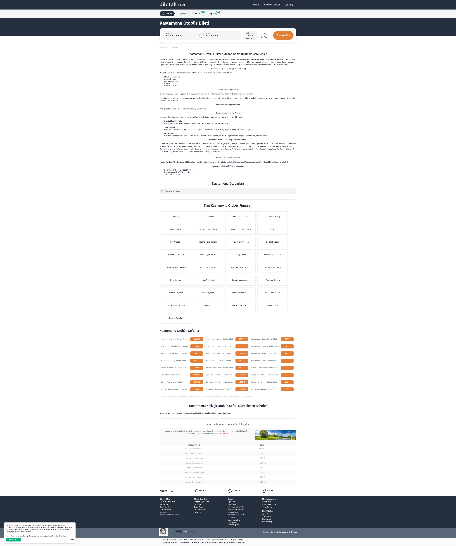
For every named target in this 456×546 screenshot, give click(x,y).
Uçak (184, 13)
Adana (162, 413)
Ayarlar (71, 539)
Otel (200, 13)
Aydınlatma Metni (11, 532)
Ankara (168, 413)
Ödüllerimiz (232, 517)
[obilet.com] (173, 6)
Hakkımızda (232, 504)
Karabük (195, 413)
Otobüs (168, 13)
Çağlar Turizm (198, 507)
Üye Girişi (289, 4)
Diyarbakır (208, 413)
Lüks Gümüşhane (200, 509)
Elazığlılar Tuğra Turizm (201, 502)
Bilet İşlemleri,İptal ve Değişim (233, 524)
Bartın (215, 413)
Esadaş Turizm (199, 512)
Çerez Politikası (233, 512)
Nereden (169, 33)
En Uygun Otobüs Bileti (167, 502)
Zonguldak (187, 413)
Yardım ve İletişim (234, 520)
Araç (215, 13)
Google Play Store (270, 504)
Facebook (267, 516)
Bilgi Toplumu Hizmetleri (236, 509)
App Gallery (268, 507)
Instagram (267, 519)
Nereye (208, 33)
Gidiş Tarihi (250, 33)
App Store (267, 502)
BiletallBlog (268, 522)
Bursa (173, 413)
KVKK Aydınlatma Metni (236, 507)
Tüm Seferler (164, 504)
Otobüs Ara (283, 35)
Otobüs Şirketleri (165, 509)
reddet (27, 529)
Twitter (266, 514)
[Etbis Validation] (163, 532)
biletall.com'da (221, 433)
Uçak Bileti (231, 502)
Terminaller (163, 512)
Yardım (256, 4)
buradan (22, 536)
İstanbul (180, 413)
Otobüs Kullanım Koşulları (236, 515)
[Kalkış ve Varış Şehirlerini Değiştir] (201, 35)
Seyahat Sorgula (272, 4)
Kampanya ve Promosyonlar (169, 515)
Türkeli (201, 413)
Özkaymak (197, 504)
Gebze (230, 413)
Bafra (225, 413)
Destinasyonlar (165, 507)
